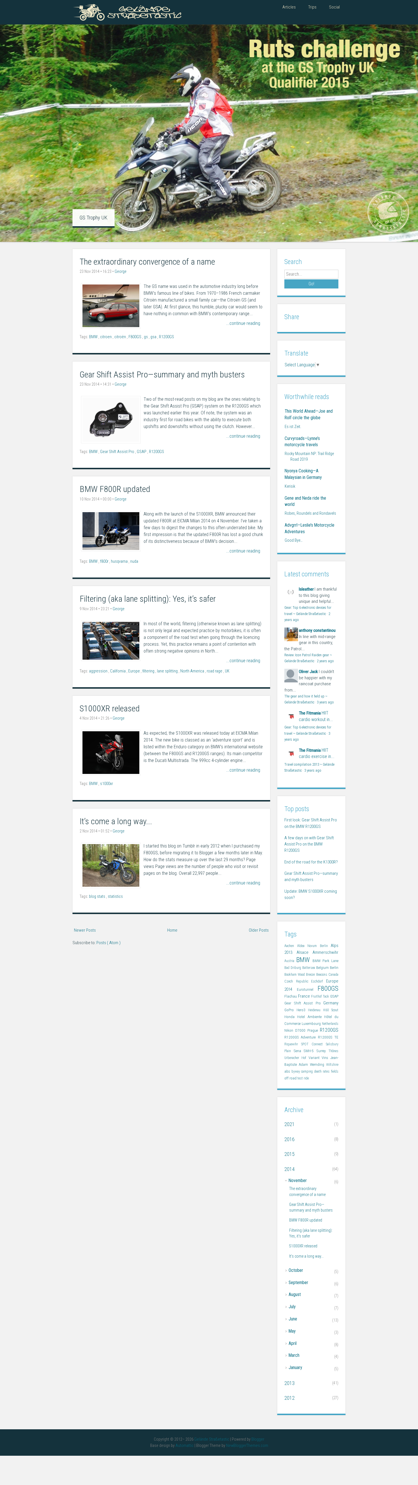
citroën (120, 337)
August (295, 1294)
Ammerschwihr (325, 952)
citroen (106, 337)
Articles (289, 7)
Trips (312, 7)
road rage (215, 671)
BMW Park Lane (326, 961)
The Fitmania (310, 713)
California (118, 671)
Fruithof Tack (320, 996)
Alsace (305, 952)
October (296, 1270)
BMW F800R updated (115, 489)
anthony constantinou (317, 630)
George (121, 271)
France (304, 996)
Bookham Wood (295, 975)
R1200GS (166, 337)
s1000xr (106, 783)
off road (290, 1078)
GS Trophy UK (93, 217)
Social (334, 7)
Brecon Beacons (317, 975)
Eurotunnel (307, 989)
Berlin (334, 967)
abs (287, 1071)
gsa (153, 337)
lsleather (306, 589)
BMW (93, 337)
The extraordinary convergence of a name (147, 262)
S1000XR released (110, 708)
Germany (330, 1003)
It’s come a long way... (116, 821)
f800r (104, 561)
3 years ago (325, 702)
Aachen (290, 946)
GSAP (142, 451)
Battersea (309, 968)
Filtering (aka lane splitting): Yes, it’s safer (148, 599)
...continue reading (243, 323)
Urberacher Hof (296, 1058)
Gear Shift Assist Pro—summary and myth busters (162, 374)
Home (172, 930)
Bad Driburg (293, 968)
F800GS (135, 337)
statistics (115, 896)
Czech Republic (297, 981)
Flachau (291, 996)
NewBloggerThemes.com (247, 1445)
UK (227, 671)
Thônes (333, 1051)
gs (146, 337)
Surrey (322, 1051)
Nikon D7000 (295, 1030)
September (298, 1282)
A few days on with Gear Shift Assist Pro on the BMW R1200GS (309, 844)
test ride (303, 1078)
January (295, 1367)
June (293, 1319)
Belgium (323, 967)
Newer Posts (85, 930)
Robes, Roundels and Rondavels (310, 513)
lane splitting (168, 671)
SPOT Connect (313, 1044)
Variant (315, 1058)
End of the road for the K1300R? (311, 862)
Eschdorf (318, 981)
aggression (98, 671)
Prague (313, 1030)
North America (192, 671)
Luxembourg (312, 1023)
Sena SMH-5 (305, 1051)
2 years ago (325, 661)
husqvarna (120, 561)
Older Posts (259, 930)
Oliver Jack (308, 671)
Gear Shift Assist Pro (117, 451)
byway (296, 1071)
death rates (322, 1071)
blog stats (97, 896)
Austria (290, 961)
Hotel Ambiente (310, 1017)
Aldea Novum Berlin (314, 946)
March (294, 1355)
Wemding (318, 1064)
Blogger (257, 1439)
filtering (148, 671)
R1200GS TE (328, 1037)
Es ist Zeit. (293, 426)
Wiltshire (332, 1065)
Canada (333, 975)
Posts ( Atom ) (108, 942)
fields (334, 1071)
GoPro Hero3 (296, 1010)
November (298, 1180)
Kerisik (290, 486)
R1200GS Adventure (301, 1037)
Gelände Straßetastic (212, 1439)
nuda (134, 561)
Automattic (184, 1445)
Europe (134, 671)
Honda (290, 1017)
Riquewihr (292, 1044)
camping (307, 1071)
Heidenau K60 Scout (323, 1010)
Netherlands (330, 1024)
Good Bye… (294, 540)
